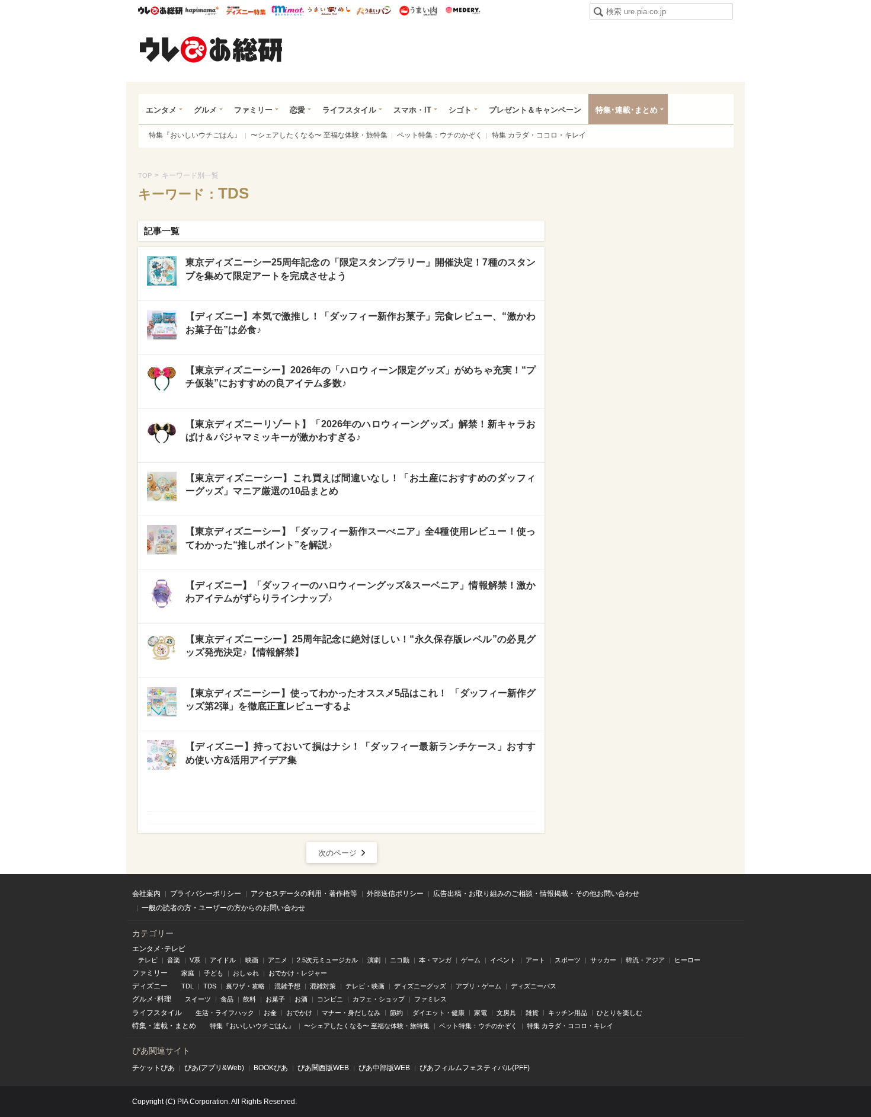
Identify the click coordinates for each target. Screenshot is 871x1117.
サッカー (603, 960)
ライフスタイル (349, 109)
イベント (503, 960)
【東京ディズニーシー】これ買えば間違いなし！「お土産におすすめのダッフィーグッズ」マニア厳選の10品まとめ (360, 484)
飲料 (249, 999)
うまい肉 (418, 11)
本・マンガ (435, 960)
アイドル (223, 960)
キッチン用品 (567, 1012)
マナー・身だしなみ (351, 1012)
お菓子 (275, 999)
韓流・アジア (645, 960)
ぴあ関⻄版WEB (323, 1068)
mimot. (287, 11)
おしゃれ (246, 973)
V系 (195, 960)
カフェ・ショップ (379, 999)
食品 (226, 999)
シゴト (460, 109)
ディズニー (150, 986)
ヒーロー (687, 960)
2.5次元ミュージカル (327, 960)
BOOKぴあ (271, 1068)
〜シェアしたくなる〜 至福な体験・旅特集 (319, 135)
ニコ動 (399, 960)
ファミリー (253, 109)
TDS (209, 986)
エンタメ (161, 109)
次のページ (337, 853)
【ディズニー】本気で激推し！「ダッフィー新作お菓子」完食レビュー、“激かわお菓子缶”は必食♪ (360, 322)
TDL (187, 986)
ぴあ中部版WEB (384, 1068)
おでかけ (299, 1012)
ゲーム (471, 960)
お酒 (301, 999)
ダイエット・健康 (438, 1012)
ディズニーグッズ (420, 986)
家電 (480, 1012)
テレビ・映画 (365, 986)
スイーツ (198, 999)
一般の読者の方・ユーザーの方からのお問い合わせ (223, 908)
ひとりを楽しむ (619, 1012)
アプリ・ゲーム (478, 986)
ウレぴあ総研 (160, 11)
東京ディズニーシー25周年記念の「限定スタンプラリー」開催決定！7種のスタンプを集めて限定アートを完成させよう (360, 268)
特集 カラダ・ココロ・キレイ (539, 135)
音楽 (173, 960)
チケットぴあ (153, 1068)
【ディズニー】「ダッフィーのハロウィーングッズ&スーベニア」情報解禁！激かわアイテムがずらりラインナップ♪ (360, 591)
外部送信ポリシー (395, 893)
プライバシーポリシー (205, 893)
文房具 (506, 1012)
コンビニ (330, 999)
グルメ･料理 (151, 999)
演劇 (373, 960)
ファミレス (430, 999)
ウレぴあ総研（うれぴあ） (211, 49)
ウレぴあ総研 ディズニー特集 (246, 11)
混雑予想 (287, 986)
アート (535, 960)
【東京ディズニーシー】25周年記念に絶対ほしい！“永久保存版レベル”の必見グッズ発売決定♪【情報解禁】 (360, 645)
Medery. (462, 11)
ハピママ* (201, 11)
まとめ (185, 1026)
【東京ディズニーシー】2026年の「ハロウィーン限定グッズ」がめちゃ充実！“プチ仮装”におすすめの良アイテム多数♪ (360, 376)
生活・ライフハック (225, 1012)
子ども (213, 973)
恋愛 (297, 109)
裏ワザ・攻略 (245, 986)
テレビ (148, 960)
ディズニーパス (533, 986)
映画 (251, 960)
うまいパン (373, 11)
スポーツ (568, 960)
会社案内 (146, 893)
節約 (396, 1012)
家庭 (187, 973)
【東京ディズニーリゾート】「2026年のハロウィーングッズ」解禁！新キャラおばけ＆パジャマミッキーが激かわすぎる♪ (360, 430)
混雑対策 (323, 986)
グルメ (205, 109)
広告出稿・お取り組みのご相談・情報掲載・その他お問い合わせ (536, 893)
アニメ (277, 960)
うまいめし (329, 11)
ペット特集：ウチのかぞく (439, 135)
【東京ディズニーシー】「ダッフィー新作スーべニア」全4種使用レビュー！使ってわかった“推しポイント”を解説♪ (360, 537)
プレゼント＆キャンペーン (535, 109)
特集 (139, 1026)
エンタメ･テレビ (158, 949)
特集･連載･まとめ (626, 109)
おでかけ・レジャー (297, 973)
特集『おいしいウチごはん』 (195, 135)
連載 (160, 1026)
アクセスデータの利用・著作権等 (304, 893)
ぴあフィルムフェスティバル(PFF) (475, 1068)
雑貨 (532, 1012)
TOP (145, 175)
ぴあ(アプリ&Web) (214, 1068)
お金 (270, 1012)
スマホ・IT (412, 109)
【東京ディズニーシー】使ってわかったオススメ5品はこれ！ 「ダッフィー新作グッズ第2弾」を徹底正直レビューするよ (360, 699)
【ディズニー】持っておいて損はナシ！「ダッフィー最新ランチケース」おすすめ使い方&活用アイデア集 (360, 752)
